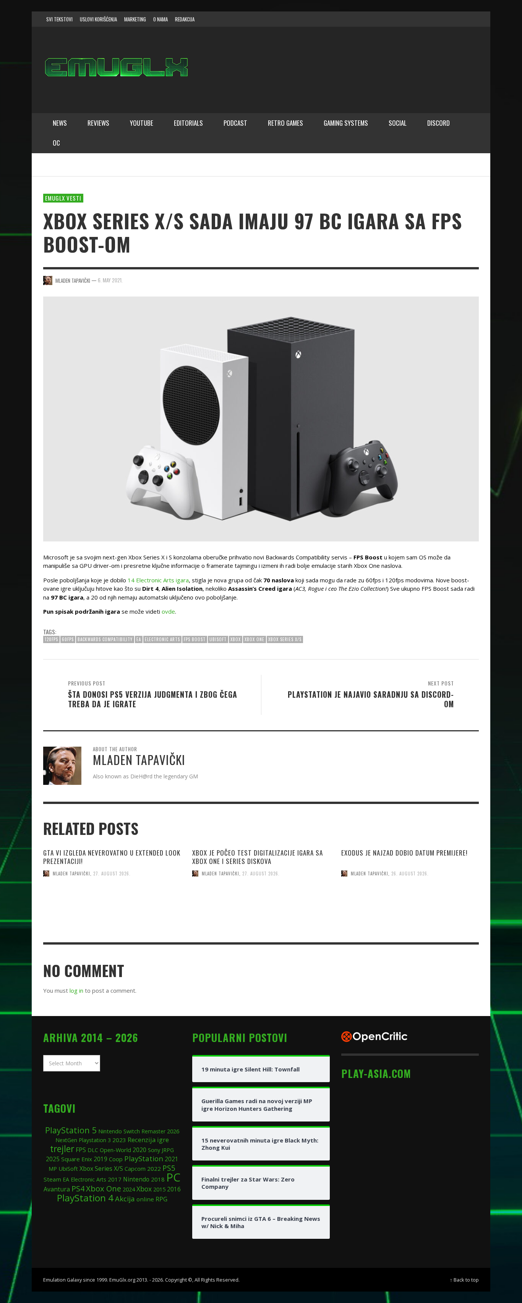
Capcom (135, 1168)
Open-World (115, 1150)
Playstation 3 (95, 1140)
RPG (161, 1199)
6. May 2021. (110, 280)
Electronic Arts (162, 639)
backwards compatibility (105, 639)
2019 (100, 1159)
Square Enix (76, 1159)
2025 (53, 1159)
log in (76, 990)
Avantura (57, 1189)
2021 (171, 1159)
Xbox (235, 639)
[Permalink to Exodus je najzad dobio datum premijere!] (410, 920)
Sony (154, 1150)
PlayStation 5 (71, 1130)
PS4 (77, 1188)
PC (173, 1177)
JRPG (168, 1150)
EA (138, 639)
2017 (115, 1179)
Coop (116, 1159)
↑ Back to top (464, 1279)
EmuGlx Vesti (63, 198)
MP (53, 1168)
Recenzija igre (148, 1139)
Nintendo (136, 1179)
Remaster (153, 1131)
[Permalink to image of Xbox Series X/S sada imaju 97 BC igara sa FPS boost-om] (261, 418)
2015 (159, 1189)
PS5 (168, 1168)
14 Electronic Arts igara (158, 580)
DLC (93, 1150)
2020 (139, 1150)
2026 (173, 1131)
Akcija (125, 1198)
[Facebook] (411, 19)
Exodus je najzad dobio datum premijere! (404, 852)
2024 (129, 1189)
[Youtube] (455, 19)
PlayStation (143, 1158)
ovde (168, 611)
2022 (154, 1168)
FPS (81, 1150)
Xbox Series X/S (285, 639)
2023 (119, 1140)
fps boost (195, 639)
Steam (52, 1179)
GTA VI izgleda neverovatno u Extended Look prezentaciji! (111, 857)
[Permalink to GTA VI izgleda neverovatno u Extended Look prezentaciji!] (112, 920)
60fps (68, 639)
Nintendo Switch (119, 1131)
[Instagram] (426, 19)
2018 (158, 1179)
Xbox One (254, 639)
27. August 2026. (112, 873)
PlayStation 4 (85, 1197)
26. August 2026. (410, 873)
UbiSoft (218, 639)
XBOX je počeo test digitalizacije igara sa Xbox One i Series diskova (257, 857)
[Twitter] (441, 19)
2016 (174, 1189)
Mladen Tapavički (71, 873)
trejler (62, 1149)
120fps (51, 639)
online (145, 1199)
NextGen (66, 1140)
